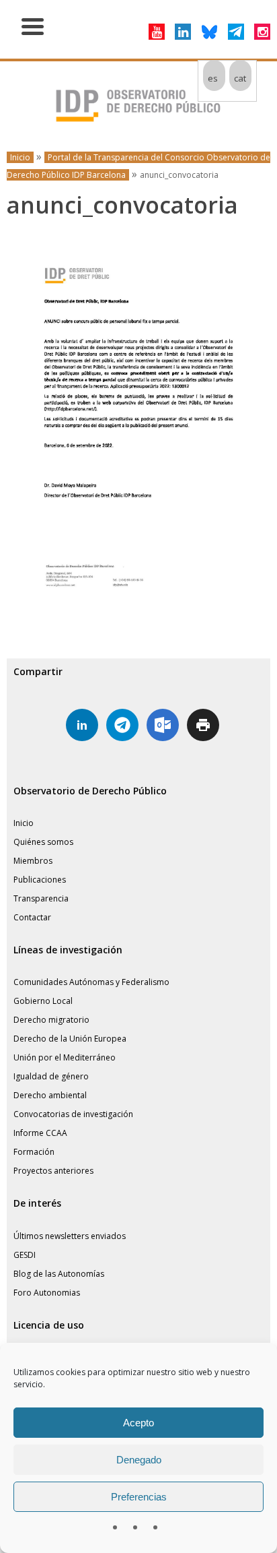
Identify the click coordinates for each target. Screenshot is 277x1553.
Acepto (138, 1422)
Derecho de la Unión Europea (69, 1038)
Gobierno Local (43, 1001)
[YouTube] (157, 32)
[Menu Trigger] (32, 25)
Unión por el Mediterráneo (64, 1057)
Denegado (138, 1459)
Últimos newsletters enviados (69, 1236)
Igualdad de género (51, 1076)
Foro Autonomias (46, 1292)
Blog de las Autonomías (58, 1273)
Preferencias (139, 1496)
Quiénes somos (43, 842)
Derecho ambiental (50, 1095)
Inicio (20, 157)
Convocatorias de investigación (73, 1114)
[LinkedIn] (183, 32)
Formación (33, 1152)
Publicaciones (39, 879)
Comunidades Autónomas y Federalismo (91, 982)
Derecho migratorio (51, 1019)
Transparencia (41, 898)
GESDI (24, 1255)
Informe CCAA (40, 1133)
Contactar (32, 917)
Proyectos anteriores (53, 1170)
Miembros (32, 860)
